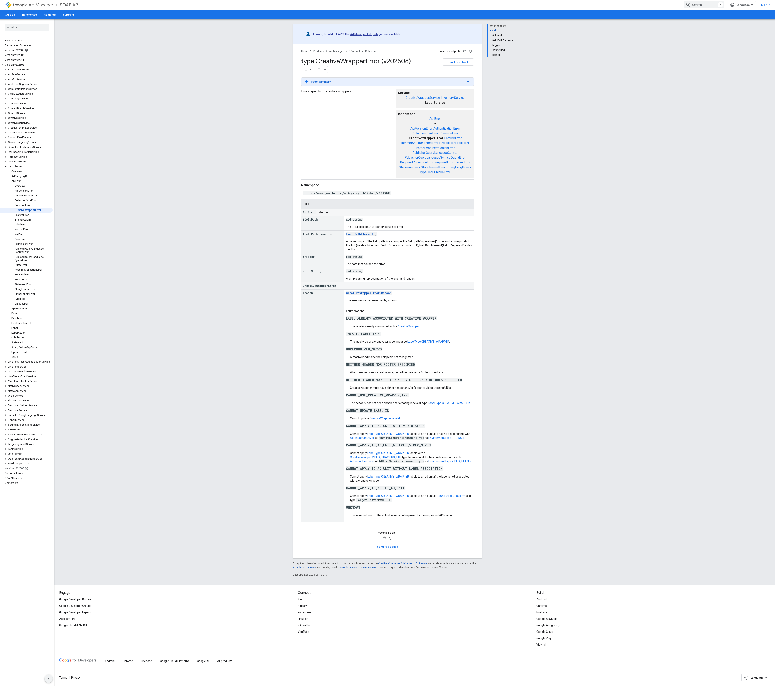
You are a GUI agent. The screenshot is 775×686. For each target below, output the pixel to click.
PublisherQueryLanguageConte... (435, 153)
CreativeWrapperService (423, 98)
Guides (10, 14)
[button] (26, 64)
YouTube (303, 631)
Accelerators (67, 618)
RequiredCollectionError (417, 162)
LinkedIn (303, 618)
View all (541, 644)
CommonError (449, 133)
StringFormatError (433, 167)
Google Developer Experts (75, 612)
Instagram (304, 612)
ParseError (423, 148)
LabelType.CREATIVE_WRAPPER (428, 341)
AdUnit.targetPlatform (451, 495)
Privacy (76, 677)
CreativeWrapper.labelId (385, 418)
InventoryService (453, 98)
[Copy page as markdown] (318, 69)
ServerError (462, 162)
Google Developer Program (76, 599)
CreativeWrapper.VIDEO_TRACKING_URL (375, 457)
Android (541, 599)
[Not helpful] (471, 51)
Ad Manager (41, 5)
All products (224, 661)
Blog (300, 599)
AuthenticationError (446, 128)
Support (68, 14)
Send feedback (458, 62)
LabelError (431, 143)
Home (304, 51)
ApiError (435, 119)
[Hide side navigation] (49, 679)
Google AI (203, 661)
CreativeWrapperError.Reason (369, 293)
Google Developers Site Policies (358, 567)
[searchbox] (27, 27)
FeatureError (453, 138)
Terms (63, 677)
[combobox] (704, 4)
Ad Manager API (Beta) (365, 34)
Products (318, 51)
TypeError (426, 172)
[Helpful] (465, 51)
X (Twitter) (304, 625)
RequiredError (444, 162)
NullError (463, 143)
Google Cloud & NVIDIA (73, 625)
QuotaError (458, 157)
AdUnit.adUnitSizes (362, 437)
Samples (50, 14)
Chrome (541, 605)
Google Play (543, 638)
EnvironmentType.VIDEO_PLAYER (450, 461)
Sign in (765, 4)
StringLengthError (459, 167)
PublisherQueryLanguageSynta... (427, 157)
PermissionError (443, 148)
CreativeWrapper (408, 326)
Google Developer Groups (75, 605)
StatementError (409, 167)
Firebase (541, 612)
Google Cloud (544, 631)
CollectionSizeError (425, 133)
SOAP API (69, 5)
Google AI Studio (546, 618)
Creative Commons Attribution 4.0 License (402, 563)
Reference (29, 14)
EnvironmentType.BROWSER (446, 437)
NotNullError (447, 143)
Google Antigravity (548, 625)
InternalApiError (412, 143)
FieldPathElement (359, 234)
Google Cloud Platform (174, 661)
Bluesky (303, 605)
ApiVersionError (421, 128)
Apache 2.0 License (304, 567)
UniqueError (442, 172)
